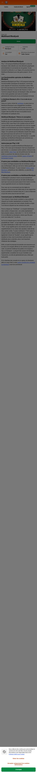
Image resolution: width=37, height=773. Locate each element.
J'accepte (18, 769)
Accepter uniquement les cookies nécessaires (18, 764)
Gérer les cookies (18, 758)
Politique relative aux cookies (17, 754)
